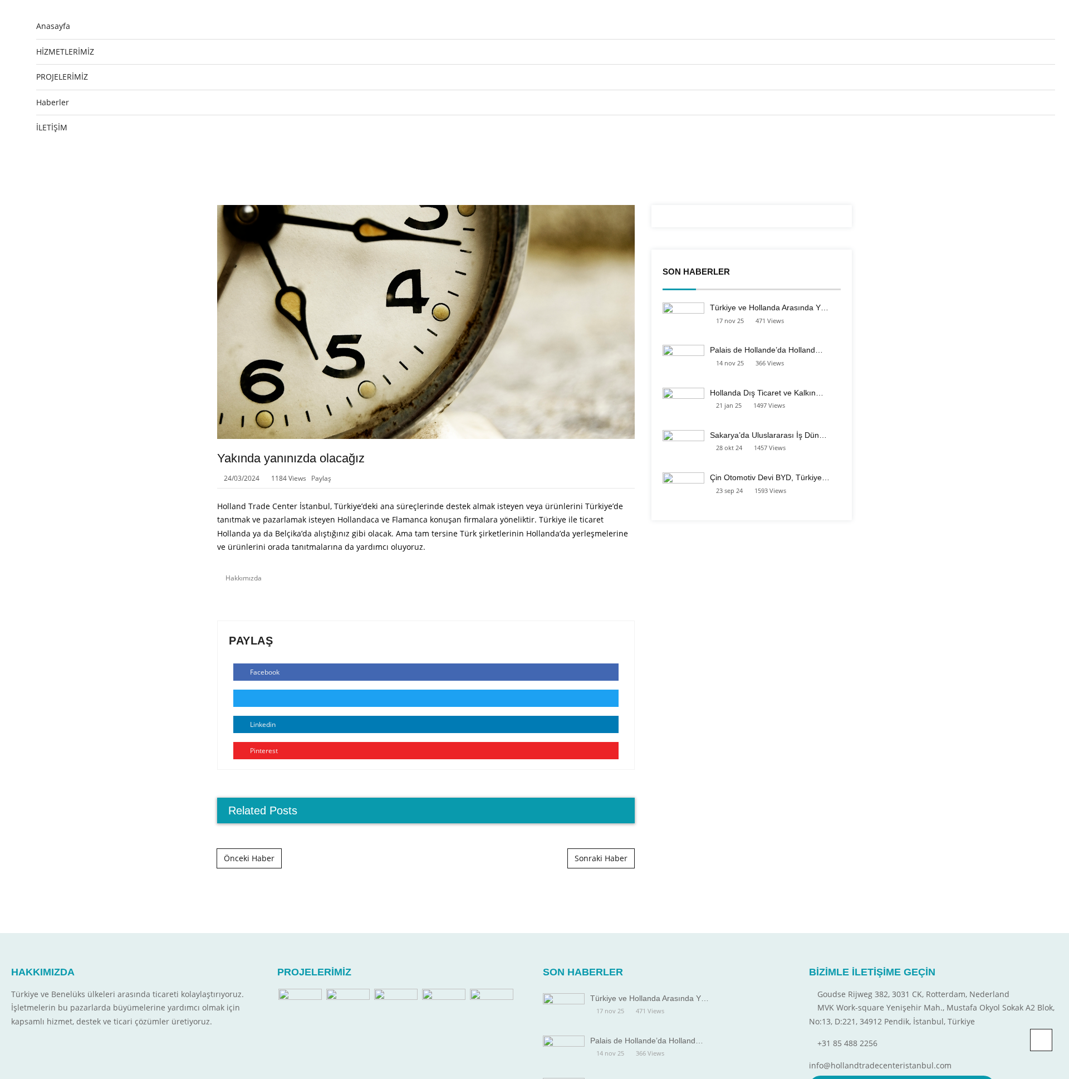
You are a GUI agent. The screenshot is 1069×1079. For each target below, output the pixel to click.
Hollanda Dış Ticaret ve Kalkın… (766, 392)
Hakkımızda (243, 578)
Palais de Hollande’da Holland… (766, 349)
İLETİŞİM (51, 127)
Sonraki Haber (601, 858)
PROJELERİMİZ (62, 76)
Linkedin (262, 724)
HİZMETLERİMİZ (65, 51)
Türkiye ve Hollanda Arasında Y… (769, 307)
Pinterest (263, 750)
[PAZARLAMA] (300, 1005)
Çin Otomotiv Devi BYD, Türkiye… (770, 477)
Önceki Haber (249, 858)
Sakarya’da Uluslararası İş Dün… (768, 435)
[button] (1031, 157)
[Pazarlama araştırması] (491, 1005)
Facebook (263, 672)
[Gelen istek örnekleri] (396, 1005)
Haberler (52, 102)
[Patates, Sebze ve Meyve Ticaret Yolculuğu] (443, 1005)
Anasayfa (53, 26)
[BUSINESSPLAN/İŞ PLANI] (348, 1005)
